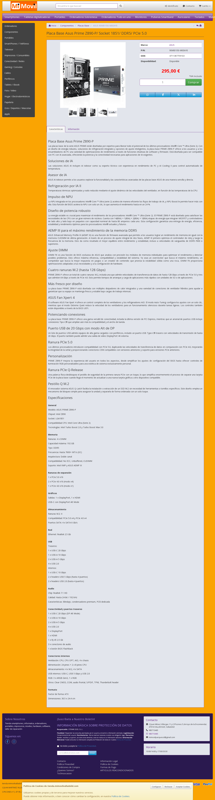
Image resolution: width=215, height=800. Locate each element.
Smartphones (12, 17)
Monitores (141, 17)
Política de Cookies (120, 796)
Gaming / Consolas (14, 67)
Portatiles (60, 17)
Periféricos (10, 78)
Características (56, 129)
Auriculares (184, 17)
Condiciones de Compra (68, 767)
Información (73, 129)
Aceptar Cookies (183, 786)
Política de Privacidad (124, 740)
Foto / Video (10, 90)
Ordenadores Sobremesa (83, 17)
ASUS (171, 45)
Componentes (11, 31)
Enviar (92, 753)
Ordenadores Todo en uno (116, 17)
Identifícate (172, 6)
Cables (8, 73)
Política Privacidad (65, 764)
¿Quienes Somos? (65, 770)
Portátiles (9, 37)
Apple (7, 114)
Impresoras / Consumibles (17, 55)
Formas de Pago (108, 767)
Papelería (9, 102)
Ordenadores (11, 26)
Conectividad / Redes (14, 61)
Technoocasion (64, 773)
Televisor (9, 49)
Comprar (193, 82)
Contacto (190, 6)
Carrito (205, 6)
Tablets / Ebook (12, 84)
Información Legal (109, 761)
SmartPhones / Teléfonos (17, 43)
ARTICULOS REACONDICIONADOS (117, 770)
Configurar (156, 786)
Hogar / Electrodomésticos (17, 96)
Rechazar (168, 786)
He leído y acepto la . (78, 746)
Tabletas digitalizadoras (37, 17)
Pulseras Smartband (162, 17)
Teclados (199, 17)
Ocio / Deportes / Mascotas (18, 108)
